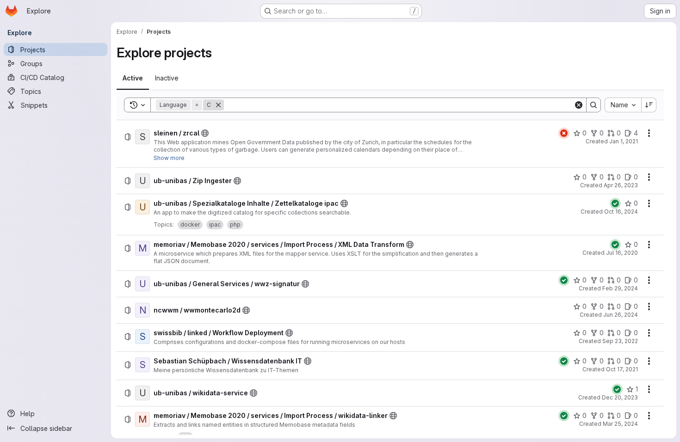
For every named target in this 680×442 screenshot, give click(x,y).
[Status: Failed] (563, 133)
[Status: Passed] (615, 203)
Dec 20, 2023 (620, 397)
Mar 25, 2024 (620, 423)
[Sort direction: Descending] (649, 105)
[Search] (593, 105)
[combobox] (623, 105)
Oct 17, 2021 (622, 369)
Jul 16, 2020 (622, 252)
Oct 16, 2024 (621, 211)
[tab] (133, 78)
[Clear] (578, 104)
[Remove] (218, 104)
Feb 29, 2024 (620, 288)
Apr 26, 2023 (621, 185)
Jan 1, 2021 (623, 141)
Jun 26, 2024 (620, 314)
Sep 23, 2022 (620, 341)
